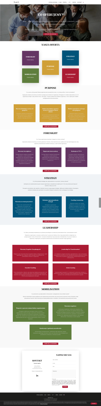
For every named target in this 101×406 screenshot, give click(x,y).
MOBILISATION (30, 74)
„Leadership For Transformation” (70, 249)
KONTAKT (79, 2)
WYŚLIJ (65, 386)
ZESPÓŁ (74, 2)
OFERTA (64, 2)
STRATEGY (70, 56)
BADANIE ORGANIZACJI (50, 34)
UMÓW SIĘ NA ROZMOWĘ (50, 126)
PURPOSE (50, 66)
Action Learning (70, 268)
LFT (69, 2)
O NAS (60, 2)
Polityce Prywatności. (44, 403)
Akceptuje (94, 403)
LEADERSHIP (70, 74)
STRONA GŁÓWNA (53, 2)
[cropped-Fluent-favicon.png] (37, 377)
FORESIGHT (30, 57)
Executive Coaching (30, 268)
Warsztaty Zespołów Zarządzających (30, 249)
